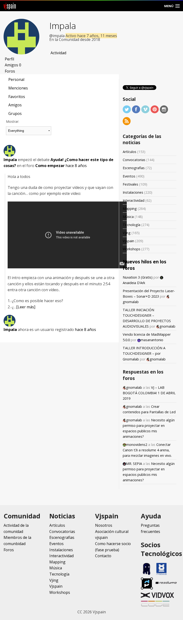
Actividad (58, 52)
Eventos (129, 176)
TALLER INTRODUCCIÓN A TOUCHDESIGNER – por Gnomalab (144, 353)
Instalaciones (133, 192)
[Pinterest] (155, 109)
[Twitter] (127, 109)
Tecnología (131, 224)
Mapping (130, 208)
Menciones (18, 88)
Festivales (130, 184)
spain (10, 6)
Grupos (15, 113)
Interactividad (133, 200)
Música (128, 216)
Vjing (127, 233)
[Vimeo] (145, 109)
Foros (10, 71)
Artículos (129, 151)
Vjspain (128, 241)
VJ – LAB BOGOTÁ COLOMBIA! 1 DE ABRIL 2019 (149, 393)
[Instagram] (164, 109)
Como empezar (50, 165)
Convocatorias (134, 159)
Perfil (9, 59)
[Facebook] (136, 109)
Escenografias (134, 168)
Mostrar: (12, 121)
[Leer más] (25, 307)
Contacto (103, 555)
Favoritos (16, 96)
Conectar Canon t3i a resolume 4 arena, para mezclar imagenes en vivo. (147, 450)
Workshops (131, 249)
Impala (62, 26)
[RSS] (127, 120)
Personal (16, 79)
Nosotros (103, 525)
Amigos (13, 65)
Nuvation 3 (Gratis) (137, 277)
